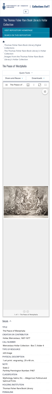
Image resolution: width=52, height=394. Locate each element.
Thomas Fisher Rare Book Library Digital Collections (22, 46)
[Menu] (26, 12)
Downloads (37, 78)
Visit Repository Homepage (18, 30)
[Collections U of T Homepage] (3, 42)
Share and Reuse (13, 78)
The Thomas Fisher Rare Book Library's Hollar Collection (25, 52)
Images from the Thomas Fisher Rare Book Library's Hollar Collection (24, 58)
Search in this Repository (17, 35)
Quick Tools (24, 73)
